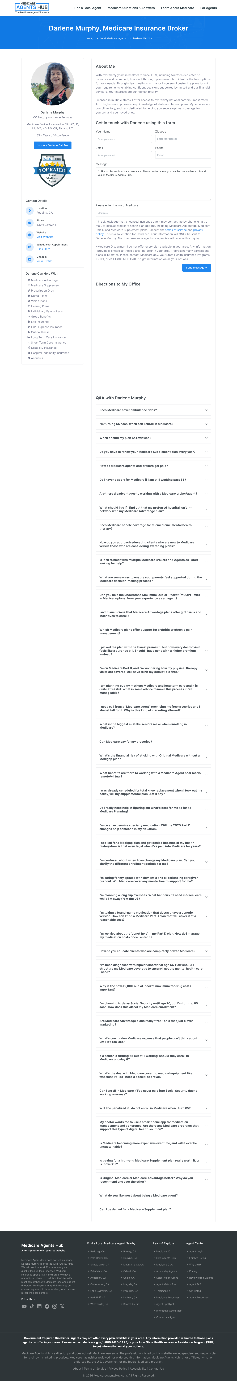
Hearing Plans (39, 306)
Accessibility (138, 1368)
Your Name (103, 131)
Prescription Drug (42, 290)
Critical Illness (39, 332)
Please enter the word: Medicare (117, 205)
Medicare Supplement (45, 285)
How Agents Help (166, 1257)
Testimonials (163, 1290)
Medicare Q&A (164, 1264)
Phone (159, 147)
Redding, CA (97, 1251)
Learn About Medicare (177, 8)
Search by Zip (131, 1304)
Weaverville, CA (99, 1304)
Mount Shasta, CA (133, 1264)
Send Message (195, 267)
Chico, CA (128, 1277)
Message (101, 164)
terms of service (176, 230)
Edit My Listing (197, 1257)
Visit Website (44, 237)
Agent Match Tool (166, 1284)
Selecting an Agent (167, 1277)
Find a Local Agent (87, 8)
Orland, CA (129, 1271)
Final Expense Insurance (46, 327)
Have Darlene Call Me (54, 145)
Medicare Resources (167, 1297)
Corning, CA (130, 1257)
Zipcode (160, 131)
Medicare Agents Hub (42, 1245)
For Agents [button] (209, 8)
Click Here (43, 249)
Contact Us (156, 1368)
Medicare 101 (164, 1251)
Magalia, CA (130, 1284)
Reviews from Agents (201, 1277)
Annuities (36, 358)
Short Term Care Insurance (48, 342)
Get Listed (195, 1290)
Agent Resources (199, 1297)
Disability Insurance (43, 347)
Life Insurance (39, 321)
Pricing (193, 1271)
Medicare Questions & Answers (131, 8)
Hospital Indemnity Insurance (49, 353)
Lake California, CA (101, 1290)
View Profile (44, 261)
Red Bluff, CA (97, 1297)
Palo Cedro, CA (99, 1257)
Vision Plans (38, 301)
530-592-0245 (46, 224)
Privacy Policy (118, 1368)
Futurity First (65, 1263)
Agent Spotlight (165, 1304)
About (77, 1368)
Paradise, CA (130, 1290)
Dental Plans (38, 295)
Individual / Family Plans (46, 311)
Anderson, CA (98, 1277)
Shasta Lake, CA (99, 1264)
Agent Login (196, 1251)
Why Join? (195, 1264)
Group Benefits (40, 316)
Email (99, 147)
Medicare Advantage (44, 280)
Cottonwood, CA (99, 1284)
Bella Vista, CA (98, 1271)
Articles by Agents (166, 1271)
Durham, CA (130, 1297)
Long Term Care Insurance (48, 337)
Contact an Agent (166, 1317)
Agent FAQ (195, 1284)
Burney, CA (129, 1251)
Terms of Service (95, 1368)
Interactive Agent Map (169, 1310)
